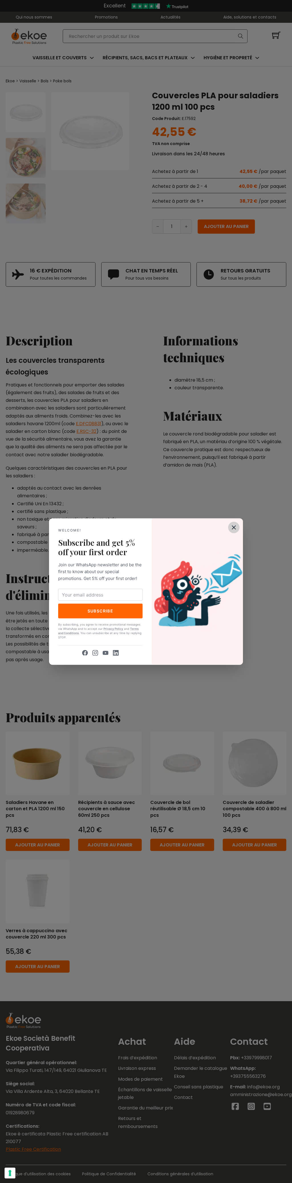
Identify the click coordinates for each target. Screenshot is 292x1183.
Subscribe (100, 610)
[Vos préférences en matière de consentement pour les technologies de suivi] (10, 1173)
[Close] (234, 527)
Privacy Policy (113, 628)
